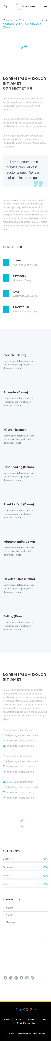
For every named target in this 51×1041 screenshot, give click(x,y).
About (18, 1019)
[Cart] (5, 6)
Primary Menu (45, 6)
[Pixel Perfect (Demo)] (25, 510)
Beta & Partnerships (25, 1023)
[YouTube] (35, 1009)
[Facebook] (5, 978)
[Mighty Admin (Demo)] (25, 548)
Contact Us (32, 1019)
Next (40, 995)
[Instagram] (27, 1009)
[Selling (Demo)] (25, 622)
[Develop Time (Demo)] (25, 585)
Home (6, 1019)
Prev (10, 995)
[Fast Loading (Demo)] (25, 473)
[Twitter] (10, 978)
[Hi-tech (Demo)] (25, 436)
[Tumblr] (21, 978)
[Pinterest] (16, 978)
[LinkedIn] (27, 978)
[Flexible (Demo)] (25, 361)
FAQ (45, 1019)
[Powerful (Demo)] (25, 398)
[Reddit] (32, 978)
